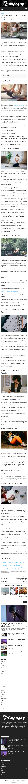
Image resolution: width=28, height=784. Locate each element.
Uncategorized (3, 708)
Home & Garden (4, 686)
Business (2, 665)
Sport (2, 700)
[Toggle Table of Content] (24, 76)
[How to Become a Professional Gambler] (4, 653)
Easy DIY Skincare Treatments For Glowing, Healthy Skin (7, 580)
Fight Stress (24, 571)
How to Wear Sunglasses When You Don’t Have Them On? (21, 580)
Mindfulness (3, 572)
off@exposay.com (16, 731)
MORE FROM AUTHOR (18, 585)
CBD (1, 669)
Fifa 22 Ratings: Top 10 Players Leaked (16, 639)
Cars (1, 667)
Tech (1, 702)
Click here (12, 479)
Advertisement (5, 780)
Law (1, 688)
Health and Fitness (4, 684)
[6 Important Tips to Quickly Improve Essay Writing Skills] (4, 635)
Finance (2, 679)
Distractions (15, 571)
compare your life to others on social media (9, 291)
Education (2, 673)
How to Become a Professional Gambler (17, 651)
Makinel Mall (4, 19)
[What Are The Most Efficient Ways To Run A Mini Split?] (5, 590)
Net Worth (2, 694)
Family (2, 677)
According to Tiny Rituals (19, 105)
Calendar (5, 571)
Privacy (14, 780)
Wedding (2, 710)
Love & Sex (3, 692)
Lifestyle (5, 11)
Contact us (23, 780)
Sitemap (18, 780)
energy (19, 571)
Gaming (2, 682)
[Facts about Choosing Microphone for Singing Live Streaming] (14, 613)
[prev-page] (13, 598)
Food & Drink (3, 680)
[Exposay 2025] (14, 3)
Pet (1, 696)
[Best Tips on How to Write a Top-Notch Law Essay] (4, 647)
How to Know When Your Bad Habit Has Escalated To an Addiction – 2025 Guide (23, 595)
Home (1, 11)
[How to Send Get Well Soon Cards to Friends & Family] (14, 590)
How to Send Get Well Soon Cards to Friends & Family (14, 595)
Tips (1, 704)
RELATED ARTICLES (9, 585)
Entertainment (3, 675)
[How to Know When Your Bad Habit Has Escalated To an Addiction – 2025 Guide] (23, 590)
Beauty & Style (3, 661)
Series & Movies (4, 698)
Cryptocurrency (3, 671)
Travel (2, 706)
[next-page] (14, 598)
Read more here (20, 210)
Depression (10, 571)
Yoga (7, 572)
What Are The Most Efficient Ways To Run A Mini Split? (5, 595)
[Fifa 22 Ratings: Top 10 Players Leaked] (4, 641)
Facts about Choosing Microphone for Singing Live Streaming (12, 624)
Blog (1, 663)
